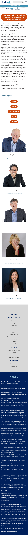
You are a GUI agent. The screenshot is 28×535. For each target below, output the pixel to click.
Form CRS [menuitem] (14, 343)
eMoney (14, 121)
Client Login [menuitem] (14, 325)
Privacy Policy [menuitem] (4, 381)
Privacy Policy (16, 390)
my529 (14, 116)
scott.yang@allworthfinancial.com (14, 193)
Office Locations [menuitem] (14, 320)
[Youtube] (17, 377)
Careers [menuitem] (14, 341)
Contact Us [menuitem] (14, 366)
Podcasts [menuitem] (14, 352)
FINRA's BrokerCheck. (8, 395)
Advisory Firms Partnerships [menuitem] (14, 336)
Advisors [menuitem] (14, 332)
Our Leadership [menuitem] (14, 334)
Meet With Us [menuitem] (14, 360)
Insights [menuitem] (14, 347)
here (7, 90)
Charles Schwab (14, 111)
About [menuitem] (14, 329)
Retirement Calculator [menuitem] (14, 357)
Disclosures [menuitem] (11, 381)
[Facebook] (15, 377)
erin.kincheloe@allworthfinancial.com (14, 263)
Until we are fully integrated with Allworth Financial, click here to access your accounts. (14, 17)
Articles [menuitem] (14, 355)
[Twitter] (13, 377)
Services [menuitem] (14, 315)
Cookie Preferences (19, 381)
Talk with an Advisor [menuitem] (14, 363)
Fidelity (14, 101)
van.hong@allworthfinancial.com (14, 298)
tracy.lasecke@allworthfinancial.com (14, 158)
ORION (14, 106)
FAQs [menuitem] (14, 323)
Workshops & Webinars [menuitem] (14, 350)
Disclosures (11, 390)
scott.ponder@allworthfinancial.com (14, 228)
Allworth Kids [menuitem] (14, 339)
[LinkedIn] (10, 377)
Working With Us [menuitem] (14, 317)
